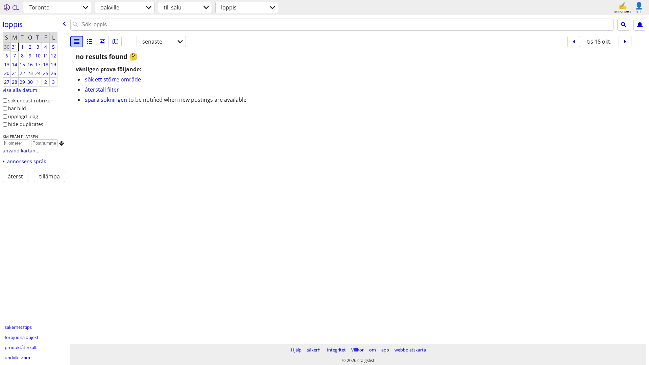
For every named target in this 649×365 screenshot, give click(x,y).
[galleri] (102, 41)
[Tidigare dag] (573, 41)
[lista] (76, 41)
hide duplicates (25, 124)
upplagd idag (23, 116)
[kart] (115, 41)
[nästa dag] (625, 41)
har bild (17, 108)
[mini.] (89, 41)
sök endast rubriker (30, 100)
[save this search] (639, 25)
